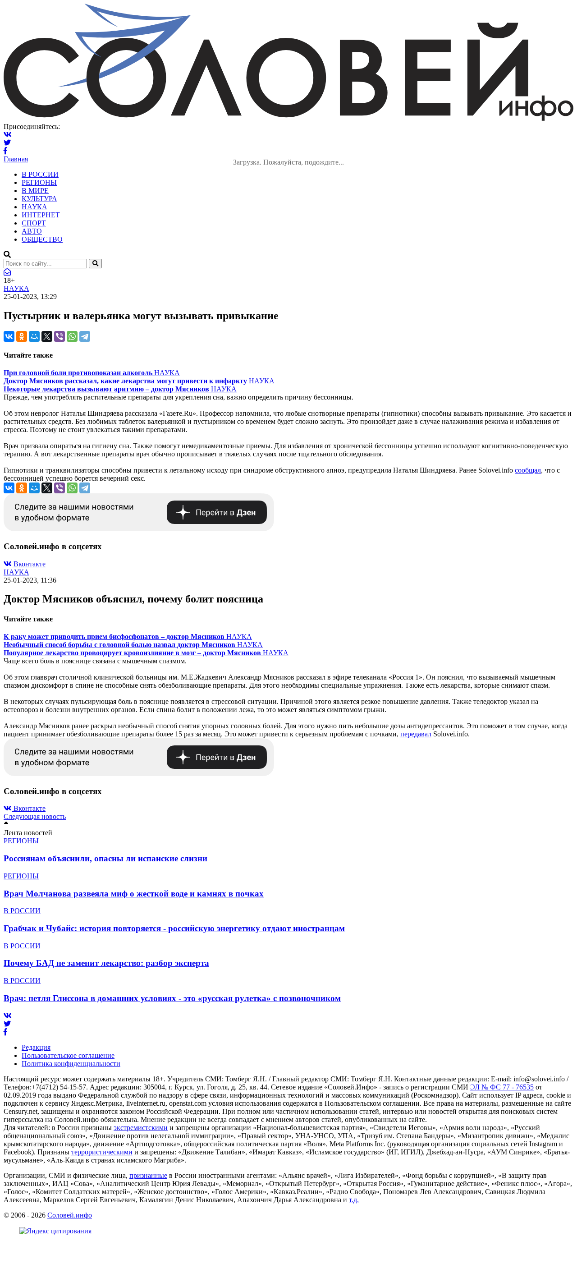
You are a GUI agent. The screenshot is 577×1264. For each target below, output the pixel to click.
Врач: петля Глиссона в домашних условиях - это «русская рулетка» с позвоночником (172, 998)
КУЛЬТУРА (39, 198)
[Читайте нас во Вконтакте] (8, 134)
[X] (46, 336)
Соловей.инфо (69, 1215)
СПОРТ (34, 223)
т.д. (354, 1200)
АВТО (32, 231)
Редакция (36, 1047)
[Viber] (59, 336)
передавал (415, 734)
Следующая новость (35, 816)
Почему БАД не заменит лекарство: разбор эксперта (106, 963)
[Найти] (95, 263)
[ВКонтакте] (9, 336)
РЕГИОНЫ (39, 182)
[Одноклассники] (21, 336)
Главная (16, 159)
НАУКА (34, 207)
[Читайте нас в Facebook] (5, 151)
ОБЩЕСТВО (42, 239)
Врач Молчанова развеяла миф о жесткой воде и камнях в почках (134, 893)
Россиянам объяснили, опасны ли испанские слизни (105, 858)
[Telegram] (84, 336)
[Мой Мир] (34, 336)
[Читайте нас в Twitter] (7, 143)
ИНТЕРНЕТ (41, 215)
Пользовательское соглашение (68, 1055)
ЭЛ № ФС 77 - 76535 (502, 1087)
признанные (148, 1175)
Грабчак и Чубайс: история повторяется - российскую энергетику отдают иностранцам (174, 928)
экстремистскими (141, 1127)
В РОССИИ (40, 174)
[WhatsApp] (72, 336)
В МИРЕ (35, 190)
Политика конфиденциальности (71, 1063)
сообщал (528, 470)
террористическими (102, 1152)
